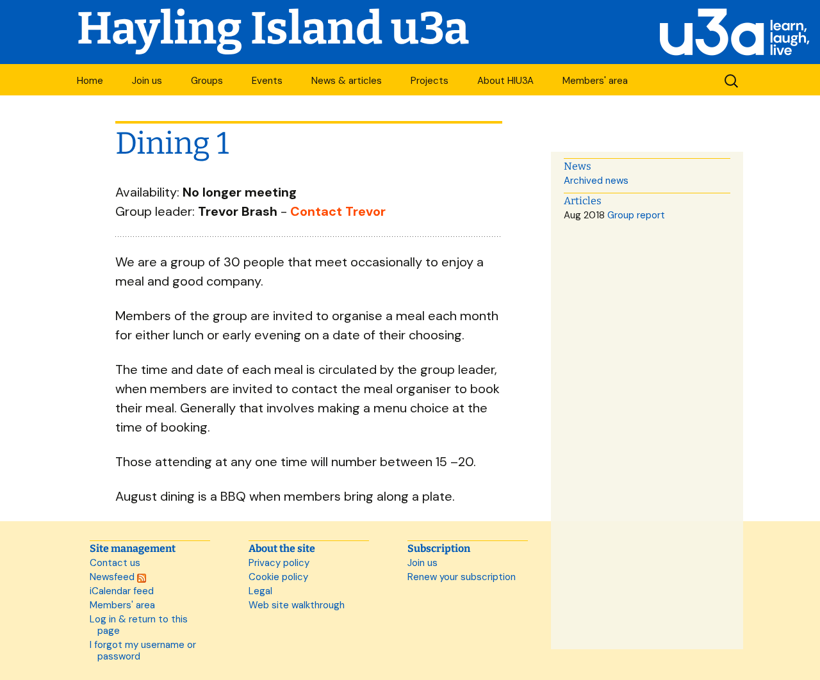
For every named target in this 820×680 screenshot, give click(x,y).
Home (90, 80)
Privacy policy (279, 562)
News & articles (346, 80)
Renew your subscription (461, 577)
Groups (207, 80)
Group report (636, 215)
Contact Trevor (338, 211)
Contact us (115, 562)
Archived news (596, 180)
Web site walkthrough (297, 605)
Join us (147, 80)
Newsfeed (113, 577)
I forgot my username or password (143, 650)
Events (267, 80)
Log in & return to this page (139, 625)
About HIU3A (505, 80)
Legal (260, 591)
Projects (429, 80)
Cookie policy (278, 577)
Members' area (595, 80)
